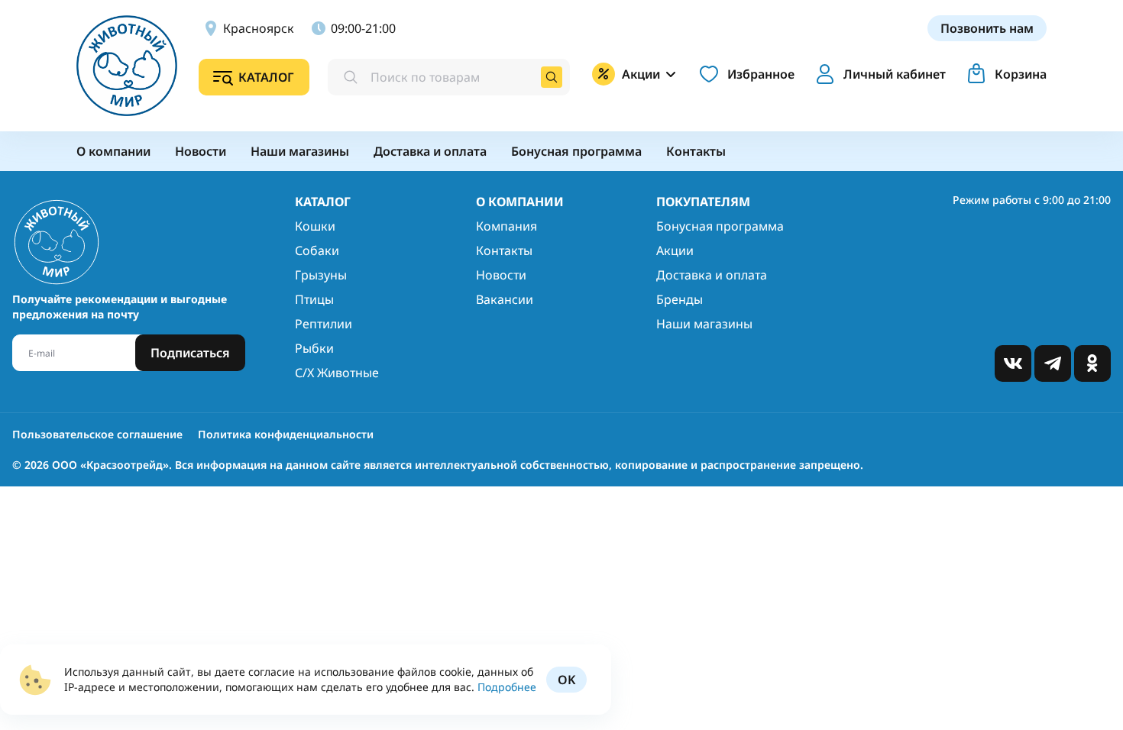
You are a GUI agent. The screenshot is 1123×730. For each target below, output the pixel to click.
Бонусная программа (720, 226)
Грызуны (321, 274)
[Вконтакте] (1013, 363)
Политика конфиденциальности (286, 434)
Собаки (317, 250)
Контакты (504, 250)
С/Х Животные (337, 372)
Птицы (314, 299)
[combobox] (449, 77)
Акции (675, 250)
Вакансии (504, 299)
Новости (501, 274)
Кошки (315, 226)
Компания (506, 226)
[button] (878, 74)
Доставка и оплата (711, 274)
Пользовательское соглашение (97, 434)
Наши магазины (704, 323)
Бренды (679, 299)
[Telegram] (1052, 363)
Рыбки (314, 348)
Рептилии (323, 323)
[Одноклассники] (1092, 363)
